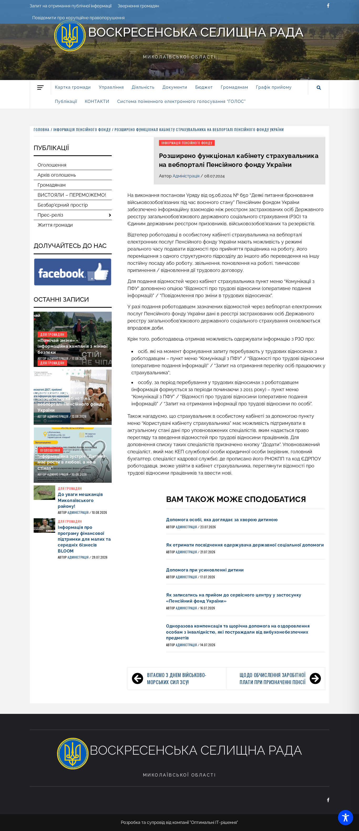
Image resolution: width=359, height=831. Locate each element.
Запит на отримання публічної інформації (70, 5)
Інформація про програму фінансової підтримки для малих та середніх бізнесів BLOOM (84, 539)
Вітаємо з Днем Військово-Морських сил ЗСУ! (177, 678)
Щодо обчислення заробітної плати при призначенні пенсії (273, 678)
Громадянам (52, 185)
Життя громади (55, 225)
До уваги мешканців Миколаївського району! (80, 500)
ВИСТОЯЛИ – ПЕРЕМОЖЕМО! (72, 195)
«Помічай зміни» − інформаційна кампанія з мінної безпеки (72, 346)
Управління (111, 87)
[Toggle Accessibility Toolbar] (345, 817)
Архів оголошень (57, 175)
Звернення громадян (138, 5)
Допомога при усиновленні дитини (205, 570)
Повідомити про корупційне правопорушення (78, 17)
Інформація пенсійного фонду (187, 143)
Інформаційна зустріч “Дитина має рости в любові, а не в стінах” (71, 462)
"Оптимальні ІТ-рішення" (214, 822)
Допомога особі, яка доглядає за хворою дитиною (222, 519)
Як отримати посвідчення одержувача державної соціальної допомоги (245, 545)
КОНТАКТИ (97, 101)
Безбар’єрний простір (63, 205)
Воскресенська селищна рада (196, 32)
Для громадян (52, 334)
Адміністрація (187, 175)
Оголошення (52, 165)
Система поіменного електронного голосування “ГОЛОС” (181, 101)
